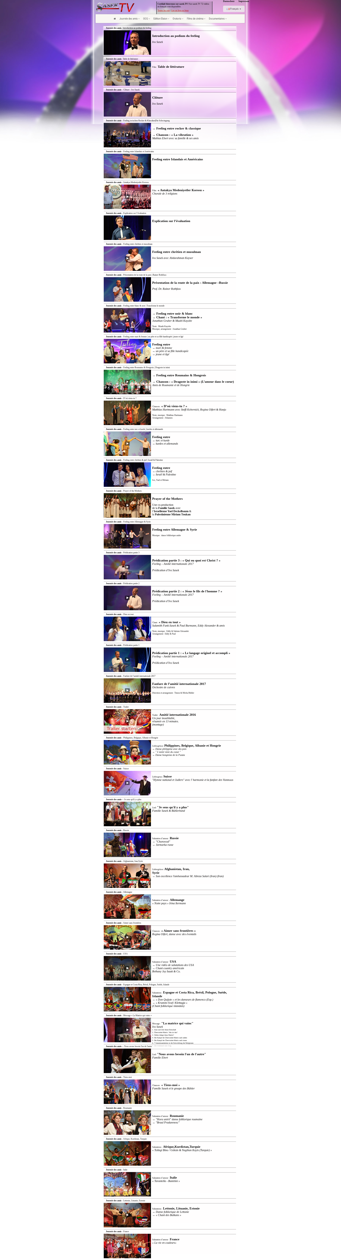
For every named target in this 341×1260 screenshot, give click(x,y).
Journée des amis (128, 18)
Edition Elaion (160, 18)
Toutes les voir (164, 10)
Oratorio (177, 18)
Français (234, 8)
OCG (145, 18)
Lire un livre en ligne (180, 10)
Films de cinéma (195, 18)
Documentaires (217, 18)
